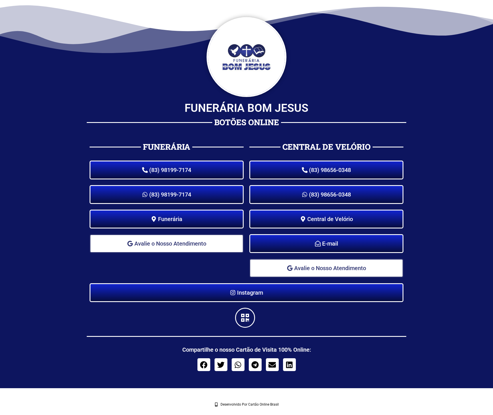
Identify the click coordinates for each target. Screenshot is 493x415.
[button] (326, 268)
